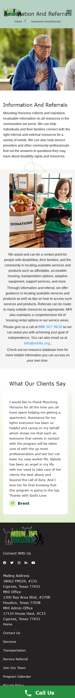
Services (9, 641)
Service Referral (15, 659)
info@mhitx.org (37, 343)
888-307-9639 (50, 327)
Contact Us (11, 633)
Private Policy (13, 685)
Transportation (14, 650)
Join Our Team (14, 668)
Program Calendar (17, 676)
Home (18, 21)
